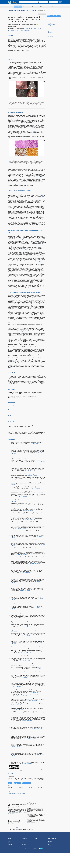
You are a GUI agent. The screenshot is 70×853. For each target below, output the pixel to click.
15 (9, 503)
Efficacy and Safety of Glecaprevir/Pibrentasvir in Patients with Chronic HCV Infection (16, 821)
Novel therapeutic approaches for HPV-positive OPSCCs (54, 30)
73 (9, 762)
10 (9, 482)
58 (9, 694)
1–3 (20, 64)
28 (9, 207)
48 (9, 650)
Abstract (49, 22)
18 (41, 176)
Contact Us (10, 844)
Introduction (49, 23)
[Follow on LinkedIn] (42, 848)
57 (9, 689)
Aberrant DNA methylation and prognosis (54, 25)
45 (9, 638)
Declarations (49, 33)
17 (10, 137)
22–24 (23, 193)
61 (9, 707)
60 (9, 702)
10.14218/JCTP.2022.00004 (36, 28)
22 (9, 535)
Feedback (50, 841)
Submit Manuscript (44, 6)
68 (12, 351)
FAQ (49, 842)
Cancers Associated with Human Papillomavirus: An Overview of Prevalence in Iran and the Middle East (16, 800)
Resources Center (51, 836)
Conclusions (49, 31)
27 (9, 556)
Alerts (49, 844)
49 (9, 655)
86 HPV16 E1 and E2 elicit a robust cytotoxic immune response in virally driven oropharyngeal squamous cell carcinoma (36, 804)
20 (41, 180)
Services (9, 842)
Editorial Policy (24, 842)
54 (9, 675)
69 (24, 353)
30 (9, 570)
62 (9, 711)
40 (9, 615)
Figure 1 (10, 161)
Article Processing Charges (26, 845)
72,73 (11, 367)
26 (9, 552)
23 (9, 539)
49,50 (40, 261)
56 (9, 683)
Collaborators (37, 836)
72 (9, 757)
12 (9, 491)
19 (9, 177)
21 (9, 530)
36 (9, 597)
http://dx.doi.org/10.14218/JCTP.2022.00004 (16, 793)
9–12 (23, 122)
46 (9, 641)
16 (33, 132)
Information (25, 6)
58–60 (19, 315)
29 (15, 215)
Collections (53, 6)
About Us (34, 6)
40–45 (26, 249)
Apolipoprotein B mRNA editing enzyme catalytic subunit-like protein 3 (54, 27)
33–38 (22, 239)
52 (43, 280)
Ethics (23, 841)
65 (9, 727)
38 (9, 606)
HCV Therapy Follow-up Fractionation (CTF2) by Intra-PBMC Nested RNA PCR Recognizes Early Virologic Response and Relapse (16, 816)
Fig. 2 (30, 127)
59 (9, 698)
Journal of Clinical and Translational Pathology (28, 10)
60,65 (22, 331)
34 (9, 588)
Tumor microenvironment (51, 24)
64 (9, 722)
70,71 (13, 361)
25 (9, 547)
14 (9, 499)
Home (11, 6)
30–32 (42, 223)
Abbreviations (50, 32)
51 (36, 265)
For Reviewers (24, 838)
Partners (36, 838)
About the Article (50, 36)
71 (9, 753)
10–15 (33, 127)
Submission (50, 845)
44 (9, 633)
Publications (10, 10)
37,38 (41, 243)
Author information (13, 26)
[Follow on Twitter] (41, 848)
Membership (10, 839)
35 (9, 592)
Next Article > (59, 13)
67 (9, 736)
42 (9, 624)
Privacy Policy (50, 839)
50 (9, 658)
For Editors (23, 839)
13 (9, 494)
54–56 (27, 307)
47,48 (31, 260)
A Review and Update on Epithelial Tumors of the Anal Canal (17, 805)
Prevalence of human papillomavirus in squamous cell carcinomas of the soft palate (35, 800)
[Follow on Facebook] (39, 848)
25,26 (43, 196)
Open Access (24, 844)
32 (9, 579)
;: (27, 28)
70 (9, 748)
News (9, 841)
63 (9, 717)
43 (9, 629)
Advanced (60, 3)
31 (9, 574)
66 (9, 730)
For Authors (24, 836)
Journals (17, 6)
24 (9, 543)
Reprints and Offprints (52, 838)
